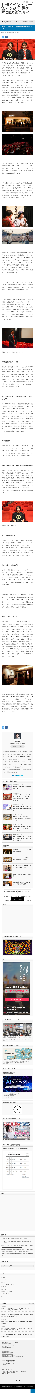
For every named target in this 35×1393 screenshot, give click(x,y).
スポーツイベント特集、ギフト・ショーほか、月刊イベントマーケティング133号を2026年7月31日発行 (17, 1309)
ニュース (21, 784)
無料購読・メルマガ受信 (6, 1291)
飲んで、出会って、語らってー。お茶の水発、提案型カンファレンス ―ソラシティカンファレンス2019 (24, 892)
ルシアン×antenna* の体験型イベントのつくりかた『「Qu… (22, 866)
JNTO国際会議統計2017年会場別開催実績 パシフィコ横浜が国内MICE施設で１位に (10, 892)
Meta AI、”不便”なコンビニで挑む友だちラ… (22, 787)
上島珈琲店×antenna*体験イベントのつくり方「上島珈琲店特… (22, 883)
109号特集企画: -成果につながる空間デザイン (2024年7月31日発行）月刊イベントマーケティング (17, 1315)
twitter (24, 2)
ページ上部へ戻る (33, 1391)
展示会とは (3, 1289)
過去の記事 (31, 1303)
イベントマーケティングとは (7, 1284)
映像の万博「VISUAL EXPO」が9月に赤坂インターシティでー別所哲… (22, 808)
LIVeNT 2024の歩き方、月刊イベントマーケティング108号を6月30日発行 (17, 1322)
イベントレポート (17, 794)
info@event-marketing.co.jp (8, 1347)
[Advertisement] (15, 920)
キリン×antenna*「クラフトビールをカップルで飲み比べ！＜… (22, 858)
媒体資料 (3, 1282)
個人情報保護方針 (5, 1293)
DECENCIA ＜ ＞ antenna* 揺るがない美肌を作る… (22, 850)
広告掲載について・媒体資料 (8, 1355)
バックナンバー (4, 1279)
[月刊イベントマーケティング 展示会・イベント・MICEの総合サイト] (16, 10)
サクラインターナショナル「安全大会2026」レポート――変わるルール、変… (22, 798)
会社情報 (3, 1277)
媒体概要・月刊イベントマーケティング (14, 1356)
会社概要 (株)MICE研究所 (7, 1352)
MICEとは (3, 1286)
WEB (14, 775)
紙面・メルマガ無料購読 (7, 1353)
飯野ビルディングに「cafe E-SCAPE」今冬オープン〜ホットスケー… (22, 818)
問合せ (2, 1296)
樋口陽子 (18, 32)
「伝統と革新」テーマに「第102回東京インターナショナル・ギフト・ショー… (22, 828)
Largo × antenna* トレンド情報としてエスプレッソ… (22, 875)
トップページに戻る (17, 899)
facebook (27, 2)
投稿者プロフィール (17, 746)
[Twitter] (16, 1380)
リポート (28, 794)
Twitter (20, 775)
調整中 (4, 1364)
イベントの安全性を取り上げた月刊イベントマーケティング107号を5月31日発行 (17, 1335)
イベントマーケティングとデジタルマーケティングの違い (15, 1238)
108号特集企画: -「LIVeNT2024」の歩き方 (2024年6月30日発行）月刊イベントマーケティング (16, 1329)
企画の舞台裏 (11, 32)
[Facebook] (19, 1380)
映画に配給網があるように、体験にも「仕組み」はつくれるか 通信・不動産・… (22, 838)
